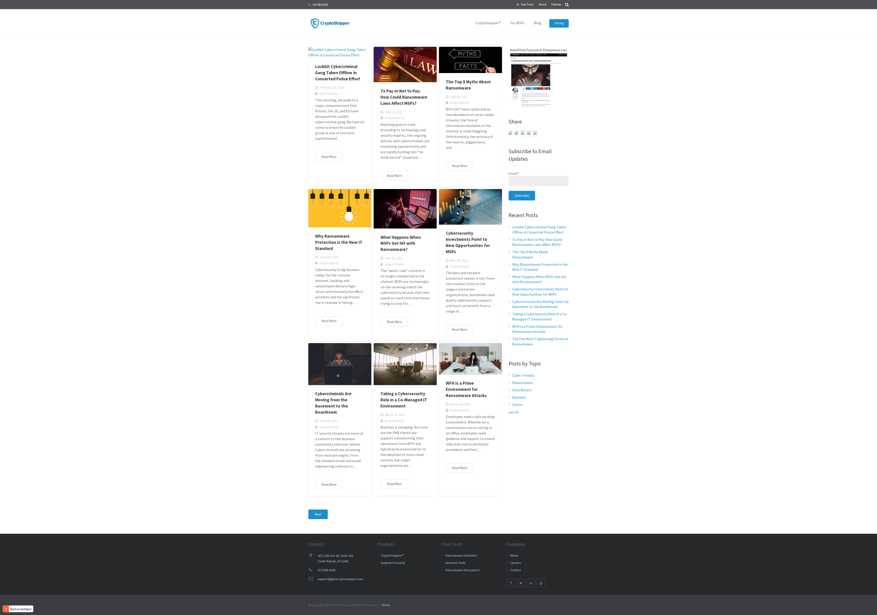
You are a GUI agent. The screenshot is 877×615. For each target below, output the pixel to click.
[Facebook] (511, 583)
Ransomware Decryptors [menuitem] (463, 570)
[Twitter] (521, 583)
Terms (386, 605)
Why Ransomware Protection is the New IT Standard (338, 242)
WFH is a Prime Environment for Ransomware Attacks (466, 389)
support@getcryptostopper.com (340, 579)
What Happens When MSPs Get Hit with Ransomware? (400, 243)
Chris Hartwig (328, 93)
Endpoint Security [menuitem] (393, 563)
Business (519, 397)
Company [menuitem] (515, 544)
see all (514, 412)
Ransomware (522, 382)
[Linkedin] (531, 583)
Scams (517, 404)
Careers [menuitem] (515, 563)
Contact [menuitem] (515, 570)
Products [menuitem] (386, 544)
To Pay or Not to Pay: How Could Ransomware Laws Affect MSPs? (403, 97)
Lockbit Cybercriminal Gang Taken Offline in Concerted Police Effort (337, 72)
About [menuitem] (542, 4)
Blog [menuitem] (537, 23)
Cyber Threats (523, 375)
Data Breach (521, 390)
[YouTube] (540, 583)
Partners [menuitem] (556, 4)
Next (318, 514)
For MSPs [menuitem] (517, 23)
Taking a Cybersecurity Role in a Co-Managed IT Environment (403, 400)
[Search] (567, 4)
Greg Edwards (394, 118)
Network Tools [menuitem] (455, 563)
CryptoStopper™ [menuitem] (488, 23)
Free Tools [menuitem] (527, 4)
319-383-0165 (320, 5)
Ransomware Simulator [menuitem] (461, 555)
